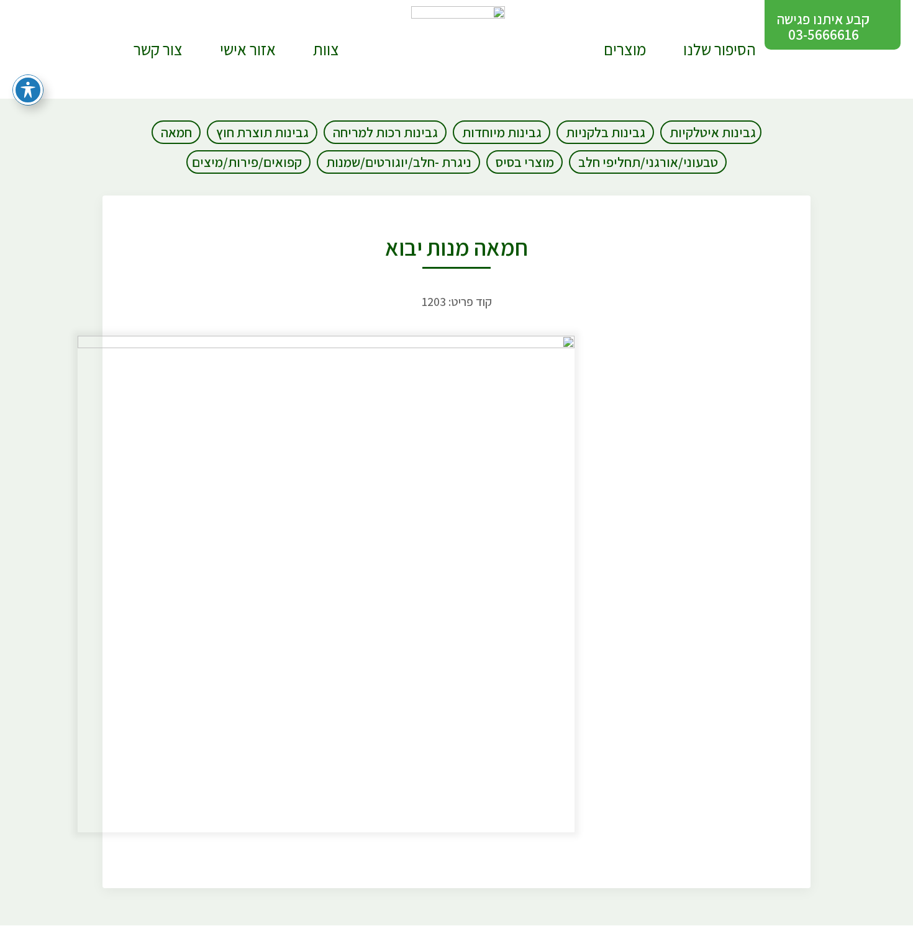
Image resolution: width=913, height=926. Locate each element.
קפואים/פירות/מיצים (247, 162)
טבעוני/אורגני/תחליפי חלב (648, 162)
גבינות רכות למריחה (385, 132)
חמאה (176, 132)
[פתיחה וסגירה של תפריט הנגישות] (28, 90)
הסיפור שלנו (719, 49)
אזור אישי (248, 49)
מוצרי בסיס (525, 162)
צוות (326, 49)
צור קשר (158, 49)
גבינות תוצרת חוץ (262, 132)
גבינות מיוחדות (502, 132)
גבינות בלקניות (605, 132)
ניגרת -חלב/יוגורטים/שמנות (398, 162)
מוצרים (625, 49)
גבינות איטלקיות (713, 132)
